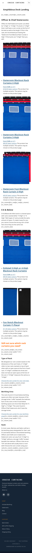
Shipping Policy (6, 532)
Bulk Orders (5, 523)
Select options (12, 89)
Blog (3, 510)
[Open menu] (3, 2)
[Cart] (29, 2)
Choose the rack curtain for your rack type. (15, 381)
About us (4, 490)
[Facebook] (3, 494)
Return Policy (6, 529)
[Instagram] (8, 494)
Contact (4, 513)
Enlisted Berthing (7, 504)
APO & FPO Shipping (8, 526)
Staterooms (5, 507)
